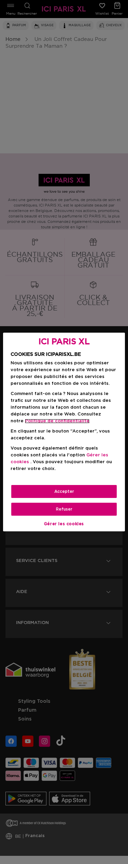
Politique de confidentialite (57, 421)
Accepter (64, 491)
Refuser (64, 509)
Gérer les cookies (64, 524)
